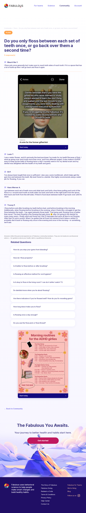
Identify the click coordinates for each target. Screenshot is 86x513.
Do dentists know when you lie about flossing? (31, 290)
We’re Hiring (71, 488)
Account (78, 6)
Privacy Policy (46, 498)
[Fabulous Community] (13, 6)
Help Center (45, 501)
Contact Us (45, 504)
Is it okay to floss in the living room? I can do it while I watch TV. (38, 282)
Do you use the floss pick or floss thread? (29, 323)
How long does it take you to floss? (27, 307)
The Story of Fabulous (49, 485)
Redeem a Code (47, 491)
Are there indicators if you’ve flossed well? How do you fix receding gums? (43, 298)
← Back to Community (13, 409)
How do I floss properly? (23, 258)
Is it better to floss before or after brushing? (30, 266)
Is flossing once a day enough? (25, 315)
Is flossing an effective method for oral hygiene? (32, 274)
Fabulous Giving (46, 488)
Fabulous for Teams (74, 485)
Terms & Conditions (48, 494)
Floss (15, 28)
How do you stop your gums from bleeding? (30, 250)
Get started (43, 440)
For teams (38, 6)
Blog (69, 491)
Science (51, 6)
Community (64, 6)
